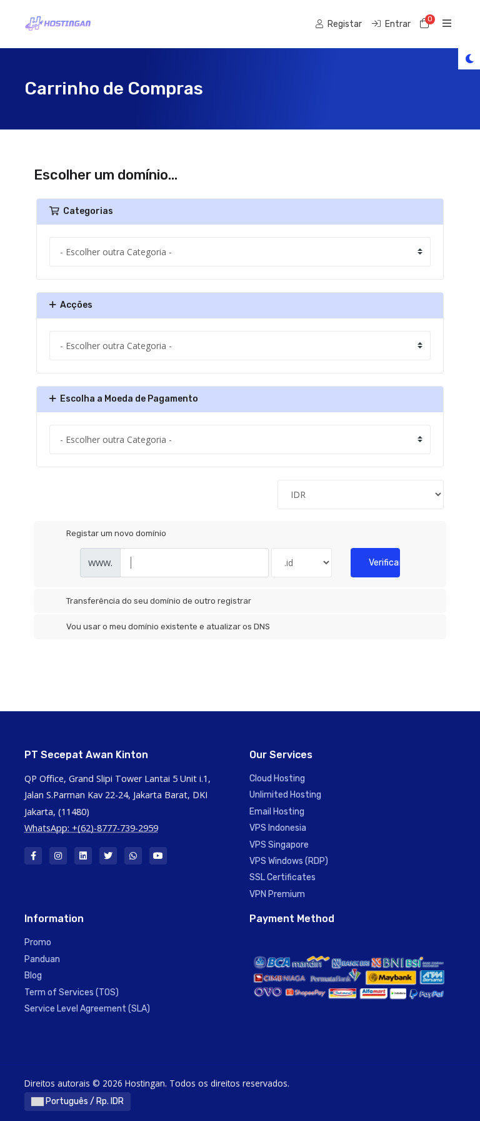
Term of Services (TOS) (71, 992)
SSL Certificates (282, 877)
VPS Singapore (279, 844)
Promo (37, 942)
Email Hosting (276, 811)
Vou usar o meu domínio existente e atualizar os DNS (168, 626)
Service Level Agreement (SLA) (87, 1008)
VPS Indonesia (277, 828)
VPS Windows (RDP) (288, 861)
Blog (33, 975)
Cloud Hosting (277, 778)
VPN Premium (277, 894)
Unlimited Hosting (285, 794)
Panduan (42, 959)
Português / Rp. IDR (84, 1101)
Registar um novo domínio (116, 533)
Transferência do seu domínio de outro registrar (158, 601)
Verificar (384, 562)
